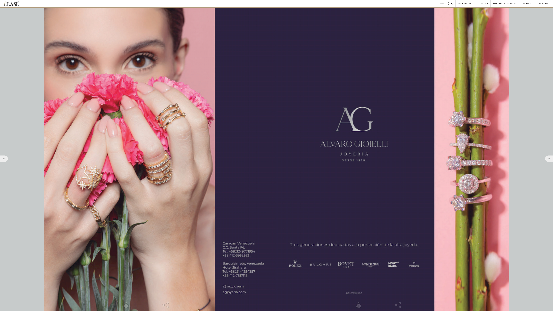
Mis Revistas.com (467, 3)
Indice (484, 3)
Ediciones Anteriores (505, 3)
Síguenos (526, 3)
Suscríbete (542, 3)
